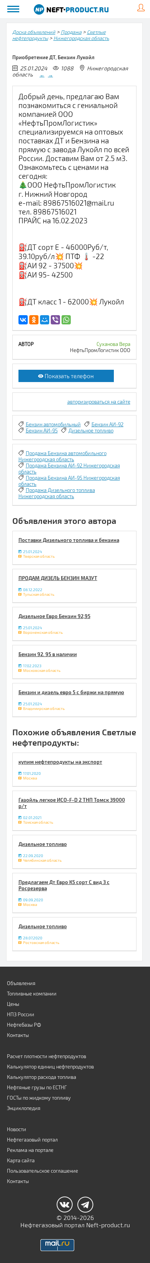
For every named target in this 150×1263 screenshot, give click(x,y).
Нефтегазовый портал (32, 1140)
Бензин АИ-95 (42, 430)
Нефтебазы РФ (24, 1025)
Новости (16, 1129)
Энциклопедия (23, 1108)
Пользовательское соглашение (42, 1171)
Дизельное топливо (90, 430)
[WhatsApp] (66, 319)
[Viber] (55, 319)
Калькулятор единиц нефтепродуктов (50, 1067)
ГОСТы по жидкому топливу (39, 1098)
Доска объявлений (33, 32)
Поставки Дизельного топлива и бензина (68, 540)
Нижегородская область (81, 38)
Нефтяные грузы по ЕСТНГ (37, 1087)
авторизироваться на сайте (98, 402)
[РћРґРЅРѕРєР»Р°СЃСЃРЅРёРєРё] (33, 319)
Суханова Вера (113, 344)
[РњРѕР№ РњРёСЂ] (44, 319)
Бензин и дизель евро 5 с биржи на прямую (71, 692)
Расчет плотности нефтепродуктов (46, 1056)
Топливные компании (32, 993)
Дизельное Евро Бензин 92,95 (54, 616)
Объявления (21, 983)
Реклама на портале (30, 1150)
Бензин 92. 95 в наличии (47, 654)
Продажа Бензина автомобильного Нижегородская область (62, 456)
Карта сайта (21, 1160)
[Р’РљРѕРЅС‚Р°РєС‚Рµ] (23, 319)
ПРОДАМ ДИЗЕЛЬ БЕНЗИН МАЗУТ (57, 578)
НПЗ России (20, 1014)
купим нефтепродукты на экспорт (60, 762)
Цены (13, 1004)
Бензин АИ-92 (107, 424)
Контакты (18, 1035)
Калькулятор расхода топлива (41, 1077)
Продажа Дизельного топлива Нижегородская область (56, 493)
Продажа (71, 32)
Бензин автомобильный (53, 424)
